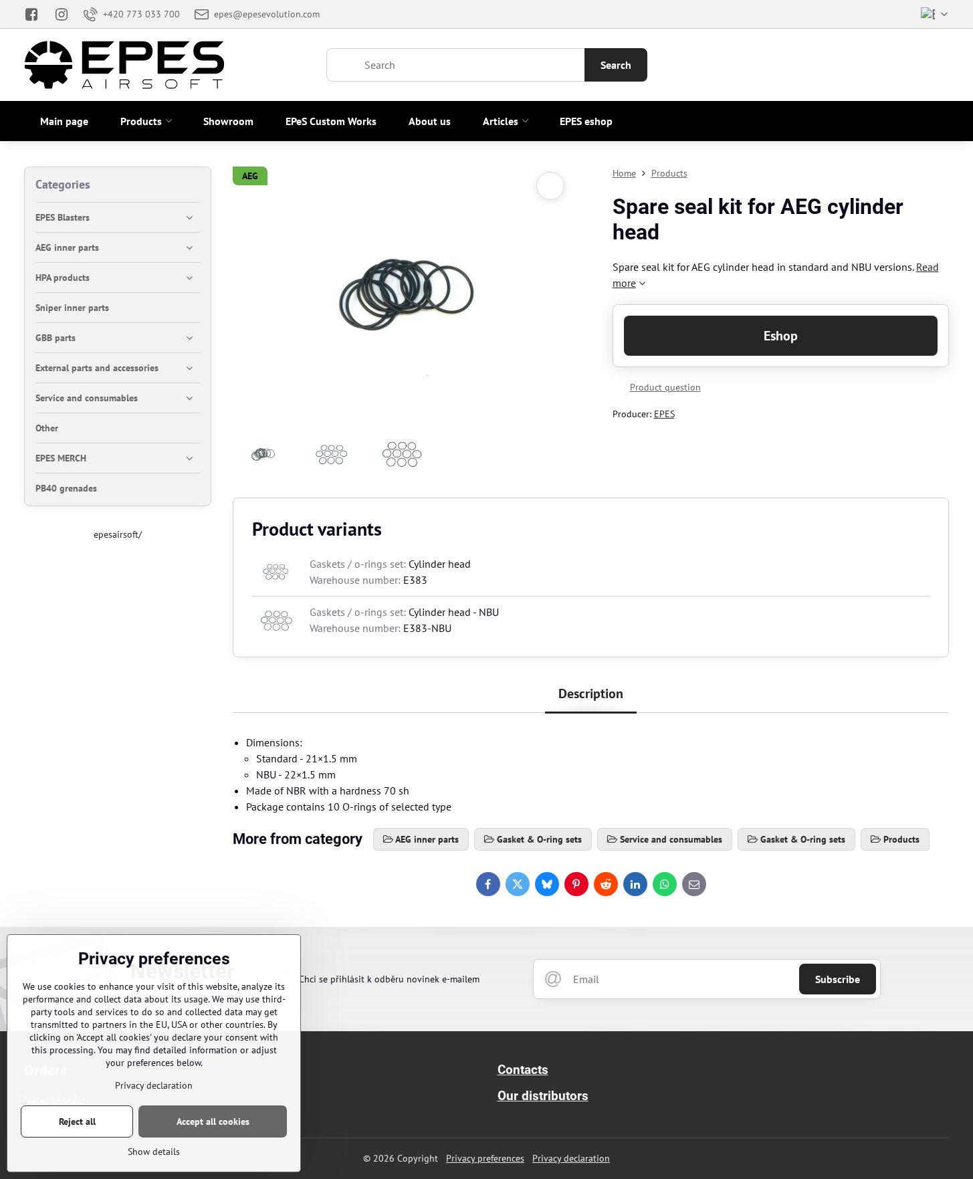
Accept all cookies (213, 1121)
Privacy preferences (485, 1158)
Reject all (77, 1121)
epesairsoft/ (118, 534)
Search (616, 65)
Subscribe (837, 979)
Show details (154, 1152)
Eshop (781, 335)
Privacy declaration (571, 1158)
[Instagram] (62, 14)
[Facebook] (35, 14)
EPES (664, 414)
